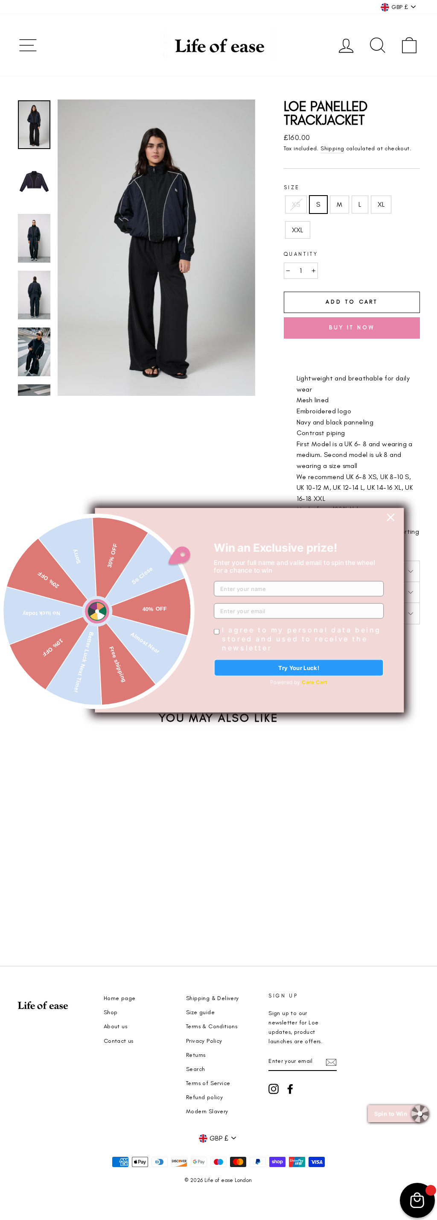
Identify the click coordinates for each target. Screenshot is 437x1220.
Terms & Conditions (211, 1026)
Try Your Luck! (298, 667)
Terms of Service (208, 1083)
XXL (297, 230)
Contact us (119, 1040)
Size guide (200, 1012)
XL (381, 204)
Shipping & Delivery (212, 998)
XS (296, 204)
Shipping (332, 148)
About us (115, 1026)
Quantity (301, 254)
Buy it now (352, 327)
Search (195, 1068)
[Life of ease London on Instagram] (273, 1089)
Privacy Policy (204, 1040)
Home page (120, 998)
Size (292, 187)
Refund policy (204, 1097)
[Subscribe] (331, 1061)
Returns (196, 1054)
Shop (111, 1012)
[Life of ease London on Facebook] (290, 1089)
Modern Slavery (207, 1111)
